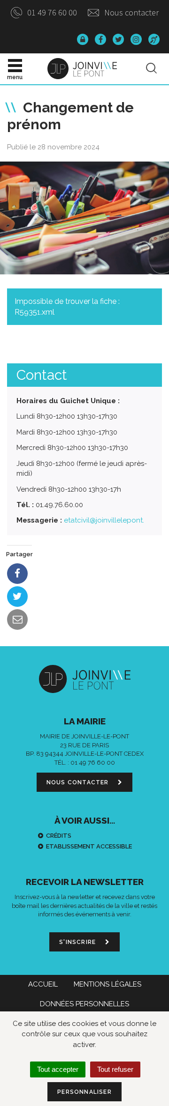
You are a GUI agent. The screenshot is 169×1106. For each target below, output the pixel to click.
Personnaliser (84, 1092)
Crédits (58, 835)
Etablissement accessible (89, 846)
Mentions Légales (107, 984)
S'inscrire (78, 942)
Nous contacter (130, 12)
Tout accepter (57, 1069)
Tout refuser (115, 1069)
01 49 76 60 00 (51, 12)
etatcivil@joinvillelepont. (104, 520)
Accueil (43, 984)
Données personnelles (84, 1004)
